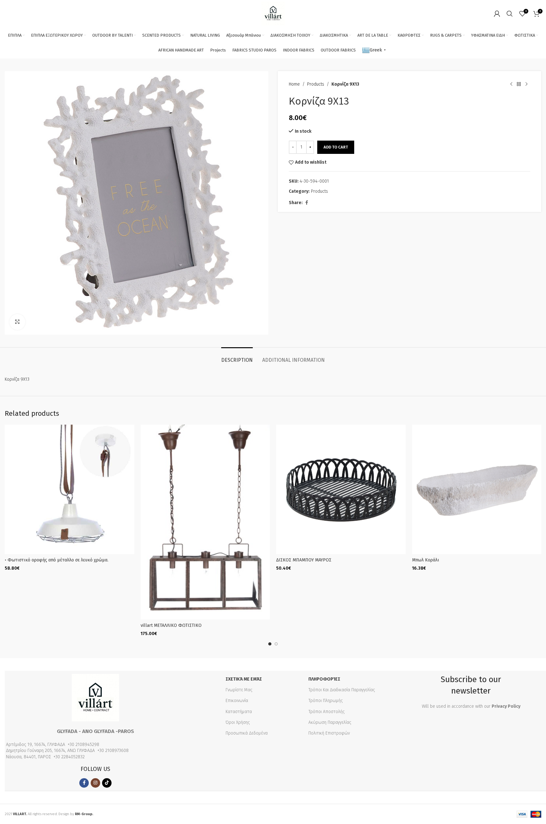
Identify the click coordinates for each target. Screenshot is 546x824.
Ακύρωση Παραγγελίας (329, 722)
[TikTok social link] (107, 783)
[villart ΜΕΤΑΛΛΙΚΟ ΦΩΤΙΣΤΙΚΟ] (205, 522)
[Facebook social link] (306, 202)
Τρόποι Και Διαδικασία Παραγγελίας (341, 690)
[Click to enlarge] (17, 322)
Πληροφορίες (324, 679)
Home (294, 84)
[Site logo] (273, 13)
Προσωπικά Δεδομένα (247, 733)
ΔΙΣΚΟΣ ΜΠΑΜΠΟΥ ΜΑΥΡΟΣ (303, 560)
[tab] (237, 357)
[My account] (497, 13)
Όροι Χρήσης (238, 722)
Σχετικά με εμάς (244, 679)
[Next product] (526, 84)
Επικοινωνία (237, 700)
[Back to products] (519, 84)
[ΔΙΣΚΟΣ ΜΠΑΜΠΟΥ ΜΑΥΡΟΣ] (341, 489)
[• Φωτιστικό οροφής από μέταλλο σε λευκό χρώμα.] (69, 489)
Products (315, 84)
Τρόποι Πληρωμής (325, 700)
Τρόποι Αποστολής (326, 711)
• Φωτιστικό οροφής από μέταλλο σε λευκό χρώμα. (56, 560)
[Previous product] (511, 84)
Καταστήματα (239, 711)
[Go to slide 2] (276, 643)
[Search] (509, 13)
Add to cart (336, 147)
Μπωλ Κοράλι (425, 560)
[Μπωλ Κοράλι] (477, 489)
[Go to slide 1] (269, 643)
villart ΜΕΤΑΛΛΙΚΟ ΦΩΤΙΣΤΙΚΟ (171, 625)
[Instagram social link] (95, 783)
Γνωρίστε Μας (239, 690)
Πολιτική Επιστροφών (329, 733)
